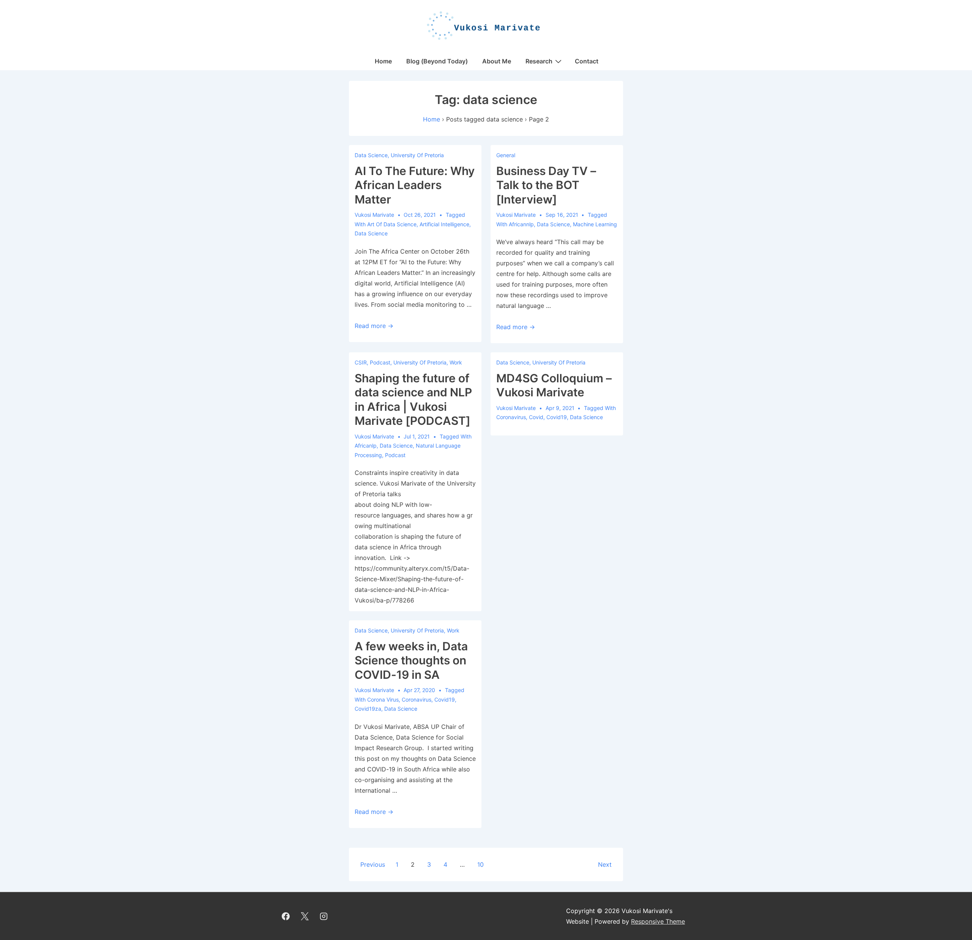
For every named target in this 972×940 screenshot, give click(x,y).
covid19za (368, 708)
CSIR (361, 362)
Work (456, 362)
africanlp (366, 445)
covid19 (556, 417)
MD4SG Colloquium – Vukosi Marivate (554, 385)
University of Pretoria (417, 155)
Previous (372, 864)
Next (605, 864)
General (505, 155)
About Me (496, 61)
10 (480, 864)
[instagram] (324, 916)
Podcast (380, 362)
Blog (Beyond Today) (437, 61)
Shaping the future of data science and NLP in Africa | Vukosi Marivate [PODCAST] (413, 399)
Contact (586, 61)
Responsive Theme (658, 921)
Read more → (374, 326)
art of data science (392, 224)
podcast (395, 455)
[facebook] (286, 916)
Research (538, 61)
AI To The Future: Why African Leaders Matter (415, 185)
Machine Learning (595, 224)
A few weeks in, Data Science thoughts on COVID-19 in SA (411, 660)
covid (536, 417)
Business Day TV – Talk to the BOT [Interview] (546, 185)
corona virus (383, 699)
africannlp (521, 224)
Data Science (371, 155)
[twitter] (305, 916)
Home (383, 61)
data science (371, 233)
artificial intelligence (444, 224)
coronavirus (511, 417)
